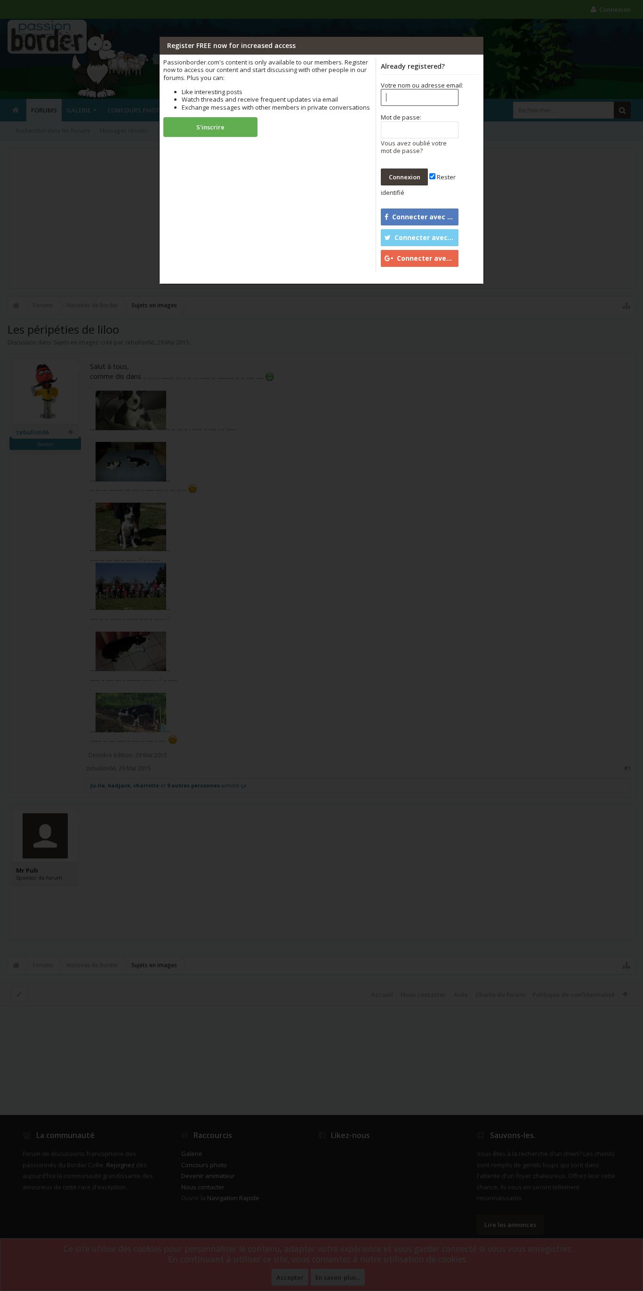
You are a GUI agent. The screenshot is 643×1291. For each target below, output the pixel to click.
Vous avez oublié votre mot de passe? (414, 147)
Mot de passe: (401, 117)
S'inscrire (210, 127)
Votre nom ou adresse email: (422, 85)
